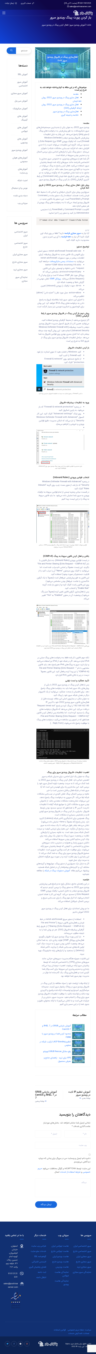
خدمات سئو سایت (38, 1251)
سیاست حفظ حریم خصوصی (79, 1329)
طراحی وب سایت (38, 1246)
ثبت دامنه (42, 1272)
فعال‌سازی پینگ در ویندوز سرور (65, 111)
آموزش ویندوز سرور (20, 150)
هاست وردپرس (62, 1267)
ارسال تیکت (10, 3)
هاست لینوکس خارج (60, 1251)
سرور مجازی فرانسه (72, 233)
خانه (89, 25)
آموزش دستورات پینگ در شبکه (57, 870)
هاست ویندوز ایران (61, 1256)
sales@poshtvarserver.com (80, 6)
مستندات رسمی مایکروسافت (61, 261)
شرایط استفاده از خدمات (70, 1172)
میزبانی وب (23, 203)
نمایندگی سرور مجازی (82, 1272)
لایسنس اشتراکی (39, 1261)
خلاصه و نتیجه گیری (69, 115)
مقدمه (75, 94)
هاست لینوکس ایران (60, 1246)
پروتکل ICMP (55, 278)
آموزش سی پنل (21, 101)
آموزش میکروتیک (20, 108)
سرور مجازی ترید (20, 269)
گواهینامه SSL (40, 1256)
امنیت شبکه (23, 180)
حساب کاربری (26, 3)
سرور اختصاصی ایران (82, 1246)
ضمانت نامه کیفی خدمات (78, 1333)
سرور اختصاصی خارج (82, 1251)
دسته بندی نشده (21, 195)
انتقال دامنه (41, 1277)
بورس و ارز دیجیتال (19, 188)
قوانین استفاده (60, 1329)
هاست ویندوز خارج (60, 1261)
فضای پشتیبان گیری (37, 1267)
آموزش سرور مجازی (19, 93)
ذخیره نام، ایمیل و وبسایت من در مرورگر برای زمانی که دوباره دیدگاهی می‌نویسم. (64, 1160)
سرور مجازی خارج (20, 262)
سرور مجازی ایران (20, 254)
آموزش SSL (23, 74)
